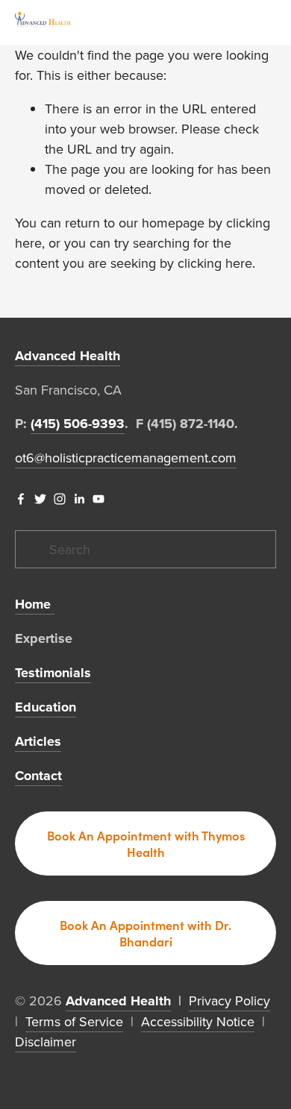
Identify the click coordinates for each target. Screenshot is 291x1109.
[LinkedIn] (79, 499)
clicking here (215, 263)
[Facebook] (21, 499)
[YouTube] (98, 499)
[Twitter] (40, 499)
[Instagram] (60, 499)
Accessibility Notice (197, 1021)
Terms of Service (74, 1021)
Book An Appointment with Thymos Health (146, 843)
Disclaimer (45, 1041)
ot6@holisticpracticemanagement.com (126, 457)
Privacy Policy (229, 1000)
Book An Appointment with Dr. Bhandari (145, 933)
